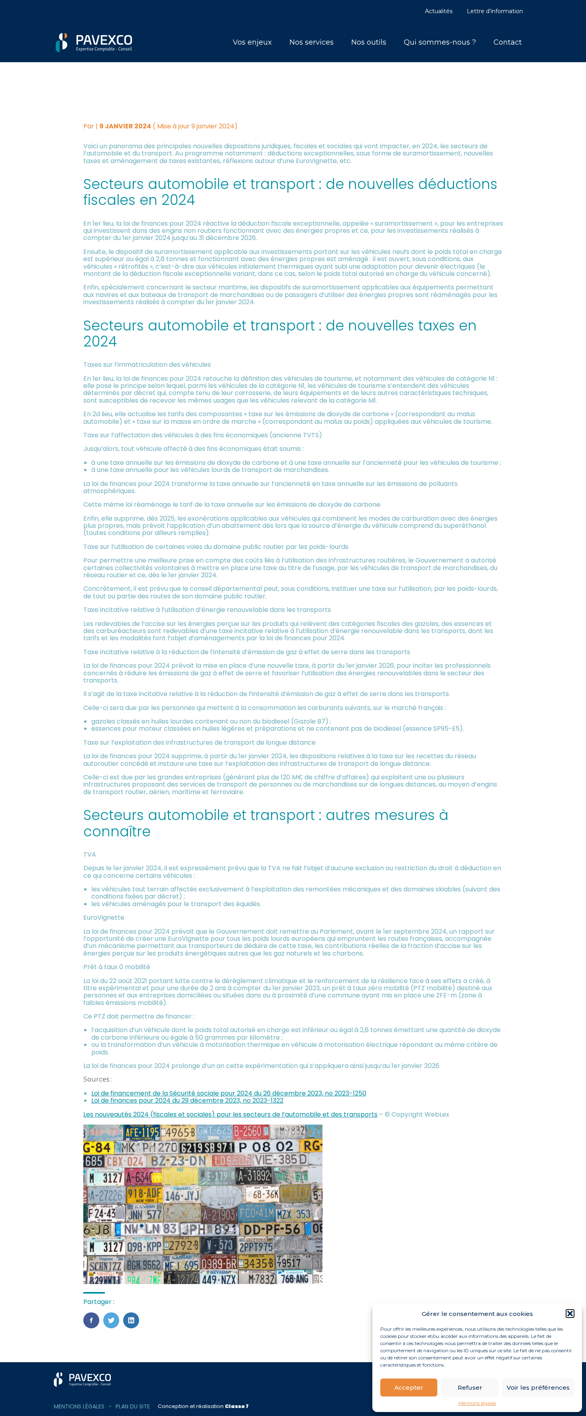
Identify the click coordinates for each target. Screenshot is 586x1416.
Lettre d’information (495, 11)
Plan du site (133, 1406)
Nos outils (368, 42)
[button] (570, 1314)
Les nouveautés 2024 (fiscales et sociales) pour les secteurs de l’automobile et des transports (230, 1114)
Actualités (438, 11)
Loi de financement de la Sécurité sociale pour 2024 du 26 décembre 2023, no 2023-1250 (228, 1093)
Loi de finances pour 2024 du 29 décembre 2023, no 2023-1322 (187, 1100)
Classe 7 (237, 1406)
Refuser (470, 1387)
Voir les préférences (538, 1387)
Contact (508, 42)
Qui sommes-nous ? (440, 42)
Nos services (311, 42)
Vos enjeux (252, 42)
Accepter (408, 1387)
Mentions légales (477, 1403)
